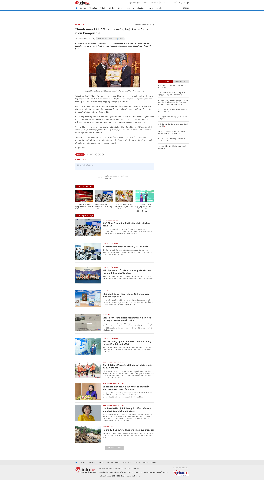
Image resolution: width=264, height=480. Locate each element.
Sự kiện (159, 8)
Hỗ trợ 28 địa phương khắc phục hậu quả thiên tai (128, 429)
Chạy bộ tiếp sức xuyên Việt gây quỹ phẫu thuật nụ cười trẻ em (127, 366)
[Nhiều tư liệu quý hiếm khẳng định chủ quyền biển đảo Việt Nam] (88, 298)
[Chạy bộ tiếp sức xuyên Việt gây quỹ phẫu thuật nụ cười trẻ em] (88, 369)
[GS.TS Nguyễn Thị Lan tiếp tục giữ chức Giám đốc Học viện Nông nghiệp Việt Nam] (145, 196)
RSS (187, 8)
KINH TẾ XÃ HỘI (108, 427)
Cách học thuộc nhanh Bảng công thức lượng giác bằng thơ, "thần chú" (171, 94)
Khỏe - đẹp (130, 8)
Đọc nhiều (165, 81)
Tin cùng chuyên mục (85, 216)
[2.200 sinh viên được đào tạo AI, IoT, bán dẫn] (88, 251)
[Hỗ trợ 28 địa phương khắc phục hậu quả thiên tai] (88, 434)
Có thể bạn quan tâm (85, 186)
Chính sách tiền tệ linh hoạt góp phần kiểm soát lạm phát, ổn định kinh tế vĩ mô (127, 409)
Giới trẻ (120, 8)
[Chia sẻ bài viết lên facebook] (76, 38)
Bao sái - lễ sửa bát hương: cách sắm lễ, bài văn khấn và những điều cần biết (173, 140)
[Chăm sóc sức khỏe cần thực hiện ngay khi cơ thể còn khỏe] (125, 196)
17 (183, 95)
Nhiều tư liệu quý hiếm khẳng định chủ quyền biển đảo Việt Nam (126, 295)
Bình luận (80, 154)
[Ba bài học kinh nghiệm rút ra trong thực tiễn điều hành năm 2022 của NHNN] (88, 391)
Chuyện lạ (140, 8)
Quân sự (150, 8)
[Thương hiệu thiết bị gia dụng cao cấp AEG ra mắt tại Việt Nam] (84, 196)
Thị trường (93, 8)
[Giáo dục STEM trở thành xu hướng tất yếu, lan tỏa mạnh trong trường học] (88, 275)
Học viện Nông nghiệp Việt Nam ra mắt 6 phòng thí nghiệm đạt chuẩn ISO (127, 342)
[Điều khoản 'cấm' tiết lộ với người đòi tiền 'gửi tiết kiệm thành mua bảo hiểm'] (88, 322)
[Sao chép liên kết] (89, 38)
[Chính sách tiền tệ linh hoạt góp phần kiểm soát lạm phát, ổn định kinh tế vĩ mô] (88, 413)
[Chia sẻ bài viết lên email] (85, 38)
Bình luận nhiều (181, 81)
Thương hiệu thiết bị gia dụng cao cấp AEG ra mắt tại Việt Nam (84, 207)
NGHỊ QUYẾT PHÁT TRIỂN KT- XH (113, 362)
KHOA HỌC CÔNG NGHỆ (110, 220)
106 (164, 119)
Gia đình (112, 8)
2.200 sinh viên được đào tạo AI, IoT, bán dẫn (125, 246)
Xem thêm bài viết (114, 448)
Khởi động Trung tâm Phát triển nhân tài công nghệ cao (103, 207)
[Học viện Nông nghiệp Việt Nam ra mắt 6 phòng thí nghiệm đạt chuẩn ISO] (88, 346)
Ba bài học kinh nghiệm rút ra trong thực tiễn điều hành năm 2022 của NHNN (126, 388)
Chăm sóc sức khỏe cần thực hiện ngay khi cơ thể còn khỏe (124, 207)
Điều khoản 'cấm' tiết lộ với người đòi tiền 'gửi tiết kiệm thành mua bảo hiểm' (127, 319)
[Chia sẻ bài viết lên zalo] (80, 38)
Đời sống (83, 8)
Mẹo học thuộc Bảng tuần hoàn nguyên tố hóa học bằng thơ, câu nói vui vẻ (172, 132)
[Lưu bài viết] (93, 38)
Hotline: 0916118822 (152, 3)
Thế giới (103, 8)
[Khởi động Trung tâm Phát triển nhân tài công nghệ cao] (104, 196)
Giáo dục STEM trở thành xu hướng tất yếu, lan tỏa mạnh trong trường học (127, 271)
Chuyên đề (80, 25)
